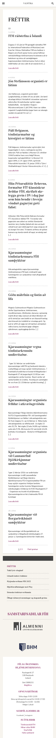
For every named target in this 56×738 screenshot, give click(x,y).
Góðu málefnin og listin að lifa (27, 297)
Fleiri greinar (33, 549)
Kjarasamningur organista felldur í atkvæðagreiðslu (27, 402)
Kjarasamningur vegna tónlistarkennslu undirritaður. (24, 351)
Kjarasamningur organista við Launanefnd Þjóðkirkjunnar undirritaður (27, 458)
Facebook (20, 715)
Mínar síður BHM (28, 727)
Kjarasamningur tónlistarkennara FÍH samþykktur (23, 256)
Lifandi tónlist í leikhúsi (17, 576)
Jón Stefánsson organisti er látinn (28, 83)
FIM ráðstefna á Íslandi (25, 36)
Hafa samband (28, 732)
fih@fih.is (28, 685)
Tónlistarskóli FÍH (28, 724)
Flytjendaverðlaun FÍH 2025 (19, 581)
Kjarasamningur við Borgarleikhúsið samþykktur (22, 518)
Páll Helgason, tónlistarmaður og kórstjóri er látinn (21, 134)
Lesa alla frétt (13, 68)
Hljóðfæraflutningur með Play (19, 587)
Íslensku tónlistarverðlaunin (19, 592)
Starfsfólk (28, 730)
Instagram (28, 715)
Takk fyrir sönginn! (15, 570)
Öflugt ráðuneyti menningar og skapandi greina (27, 598)
